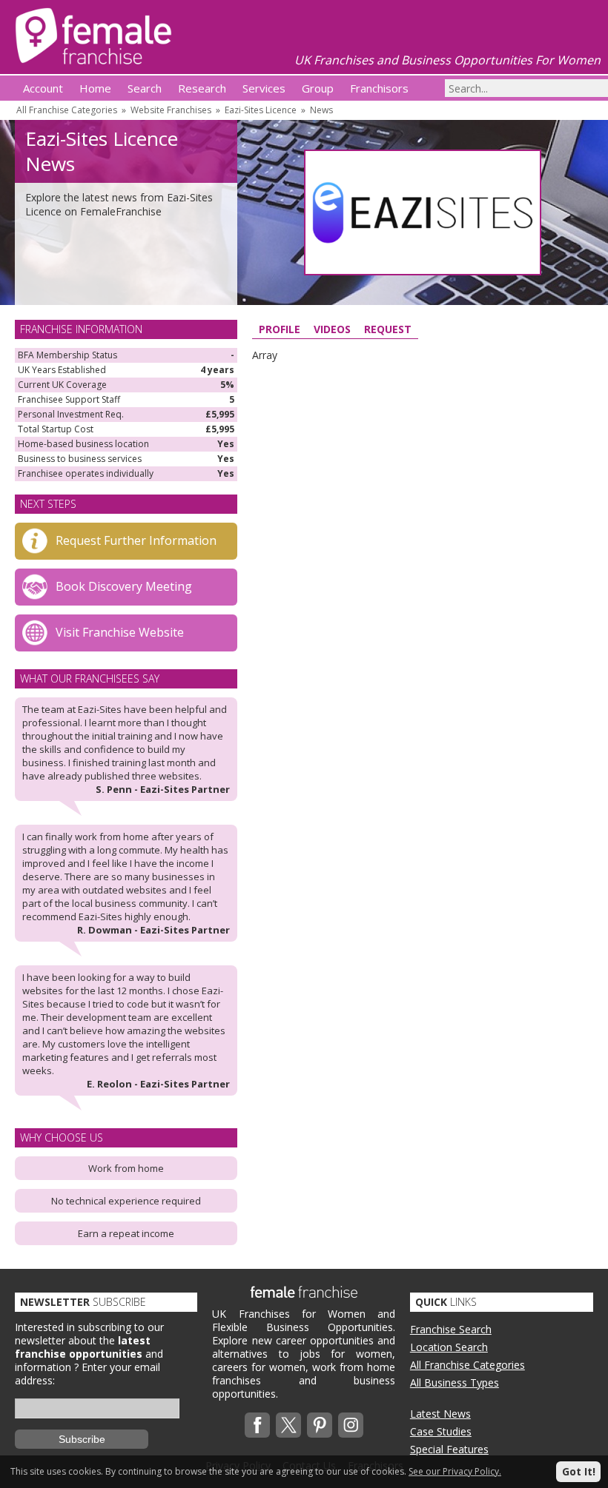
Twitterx (288, 1425)
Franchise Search (451, 1329)
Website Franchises (170, 110)
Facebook (257, 1425)
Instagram (350, 1425)
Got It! (578, 1471)
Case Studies (441, 1431)
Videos (332, 329)
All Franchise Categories (66, 110)
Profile (279, 329)
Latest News (440, 1414)
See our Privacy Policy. (455, 1471)
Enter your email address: (87, 1373)
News (321, 110)
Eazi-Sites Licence (261, 110)
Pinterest (319, 1425)
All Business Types (454, 1382)
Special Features (449, 1449)
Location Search (449, 1347)
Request (388, 329)
